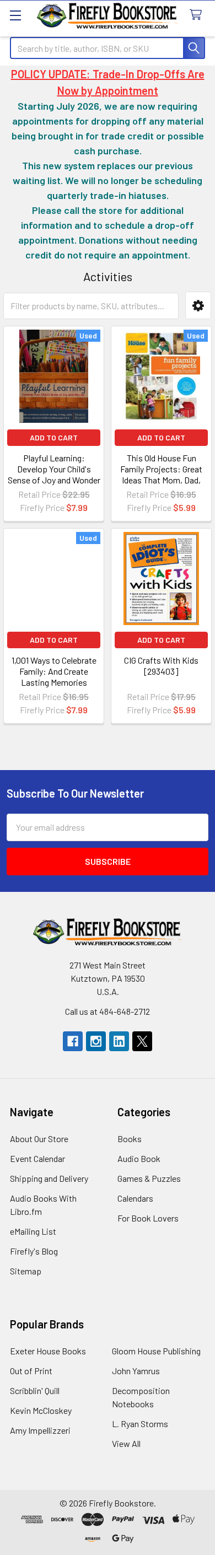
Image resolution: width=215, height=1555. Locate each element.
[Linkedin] (119, 1041)
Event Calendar (37, 1158)
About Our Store (39, 1138)
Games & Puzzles (149, 1178)
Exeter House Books (48, 1351)
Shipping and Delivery (49, 1178)
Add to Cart (54, 437)
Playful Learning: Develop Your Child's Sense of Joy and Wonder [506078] (54, 474)
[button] (198, 305)
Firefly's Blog (34, 1251)
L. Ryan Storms (140, 1423)
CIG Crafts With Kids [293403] (161, 665)
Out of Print (31, 1370)
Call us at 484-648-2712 (107, 1011)
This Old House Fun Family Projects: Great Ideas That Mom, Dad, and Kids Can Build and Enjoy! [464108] (161, 480)
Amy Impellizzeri (40, 1430)
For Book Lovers (148, 1218)
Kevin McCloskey (41, 1410)
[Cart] (198, 15)
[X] (142, 1041)
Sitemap (25, 1271)
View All (126, 1443)
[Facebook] (73, 1041)
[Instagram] (96, 1041)
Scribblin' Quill (35, 1390)
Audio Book (138, 1158)
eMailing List (33, 1231)
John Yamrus (136, 1370)
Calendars (135, 1198)
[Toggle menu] (15, 15)
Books (129, 1138)
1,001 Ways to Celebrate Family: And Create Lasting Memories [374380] (54, 676)
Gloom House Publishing (156, 1351)
